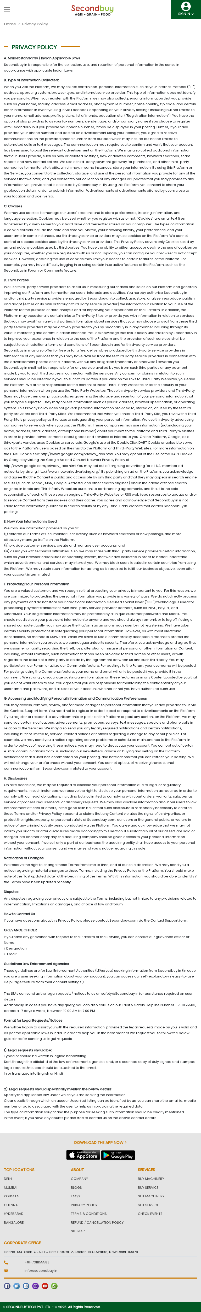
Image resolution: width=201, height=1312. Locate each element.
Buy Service (148, 1187)
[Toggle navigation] (7, 10)
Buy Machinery (151, 1178)
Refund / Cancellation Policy (97, 1222)
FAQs (75, 1196)
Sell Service (148, 1205)
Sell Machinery (151, 1196)
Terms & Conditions (89, 1213)
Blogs (76, 1187)
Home (10, 24)
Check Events (150, 1213)
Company (79, 1178)
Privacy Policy (84, 1205)
